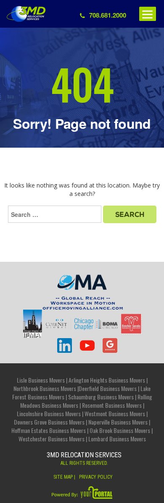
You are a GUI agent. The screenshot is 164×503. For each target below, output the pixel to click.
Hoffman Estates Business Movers (48, 430)
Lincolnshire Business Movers (49, 413)
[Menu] (147, 14)
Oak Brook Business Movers (120, 430)
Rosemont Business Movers (112, 405)
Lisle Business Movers (41, 379)
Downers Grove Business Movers (49, 421)
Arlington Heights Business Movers (107, 379)
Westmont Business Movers (115, 413)
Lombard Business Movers (117, 438)
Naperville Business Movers (118, 421)
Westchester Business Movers (52, 438)
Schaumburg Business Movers (101, 396)
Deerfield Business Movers (108, 388)
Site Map (63, 477)
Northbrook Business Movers (44, 388)
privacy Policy (96, 477)
